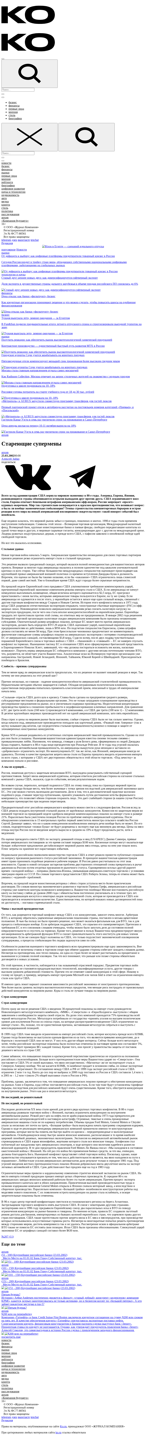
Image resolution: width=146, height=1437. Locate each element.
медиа (5, 201)
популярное (8, 249)
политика (7, 211)
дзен (14, 239)
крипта (5, 204)
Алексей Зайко (10, 458)
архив (5, 217)
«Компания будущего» (15, 220)
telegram (6, 239)
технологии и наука (13, 274)
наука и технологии (13, 191)
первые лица (16, 108)
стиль (12, 115)
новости (6, 162)
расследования (10, 214)
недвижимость (10, 195)
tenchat (35, 239)
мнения (13, 112)
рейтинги (7, 182)
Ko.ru (63, 1426)
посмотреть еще (11, 1336)
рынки (5, 172)
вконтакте (24, 239)
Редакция (7, 243)
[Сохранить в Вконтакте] (28, 489)
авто (4, 198)
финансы (14, 105)
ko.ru (58, 1432)
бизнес (13, 102)
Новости (21, 249)
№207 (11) (7, 1236)
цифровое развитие (13, 188)
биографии (15, 118)
